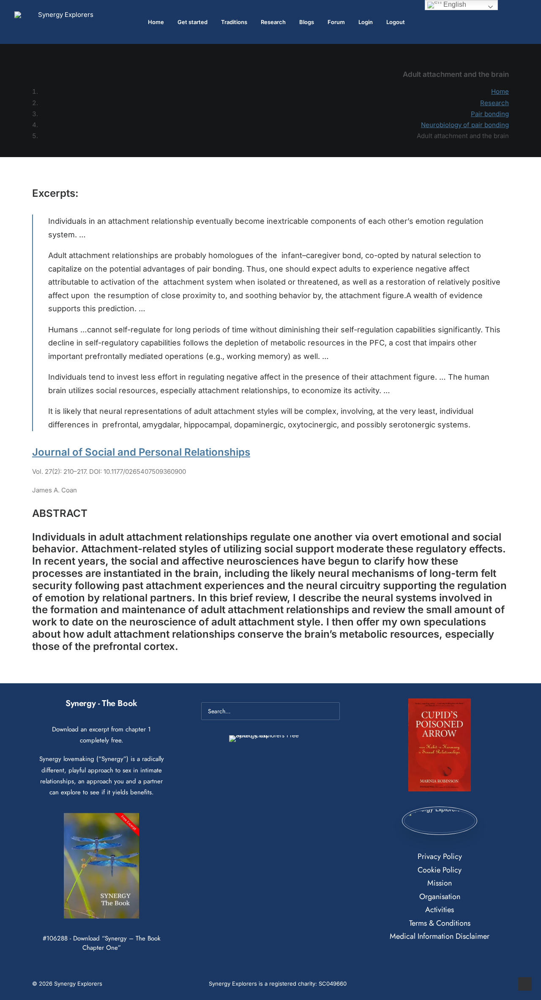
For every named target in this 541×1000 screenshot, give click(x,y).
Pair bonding (490, 114)
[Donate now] (439, 821)
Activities (439, 909)
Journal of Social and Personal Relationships (141, 452)
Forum (336, 22)
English (454, 4)
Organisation (439, 896)
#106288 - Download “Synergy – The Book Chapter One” (102, 943)
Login (365, 22)
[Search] (270, 711)
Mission (439, 883)
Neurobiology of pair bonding (465, 125)
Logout (395, 22)
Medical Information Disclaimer (439, 936)
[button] (523, 22)
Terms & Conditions (439, 923)
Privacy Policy (440, 856)
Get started (193, 22)
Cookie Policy (440, 869)
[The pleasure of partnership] (62, 22)
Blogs (306, 22)
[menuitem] (156, 22)
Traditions (234, 22)
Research (273, 22)
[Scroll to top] (525, 983)
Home (156, 22)
